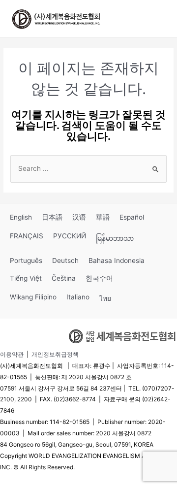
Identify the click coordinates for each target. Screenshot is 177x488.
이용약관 (12, 354)
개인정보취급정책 (55, 354)
